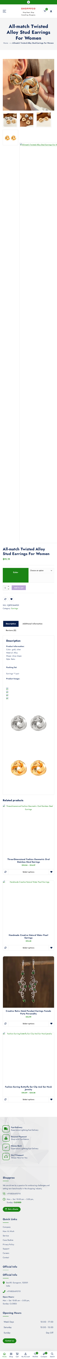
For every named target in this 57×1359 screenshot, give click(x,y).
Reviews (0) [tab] (11, 630)
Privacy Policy (8, 1244)
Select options (28, 872)
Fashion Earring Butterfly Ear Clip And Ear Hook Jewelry (28, 1088)
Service (6, 1235)
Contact (6, 1257)
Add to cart (18, 587)
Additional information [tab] (32, 623)
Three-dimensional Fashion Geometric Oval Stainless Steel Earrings (28, 860)
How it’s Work (8, 1231)
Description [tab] (11, 623)
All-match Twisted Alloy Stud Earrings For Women (33, 43)
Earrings (14, 608)
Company (6, 1227)
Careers (6, 1253)
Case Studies (8, 1240)
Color (15, 572)
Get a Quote (12, 1209)
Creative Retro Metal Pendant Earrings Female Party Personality (28, 1012)
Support (6, 1248)
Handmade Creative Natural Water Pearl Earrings (28, 936)
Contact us (9, 1340)
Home (5, 43)
